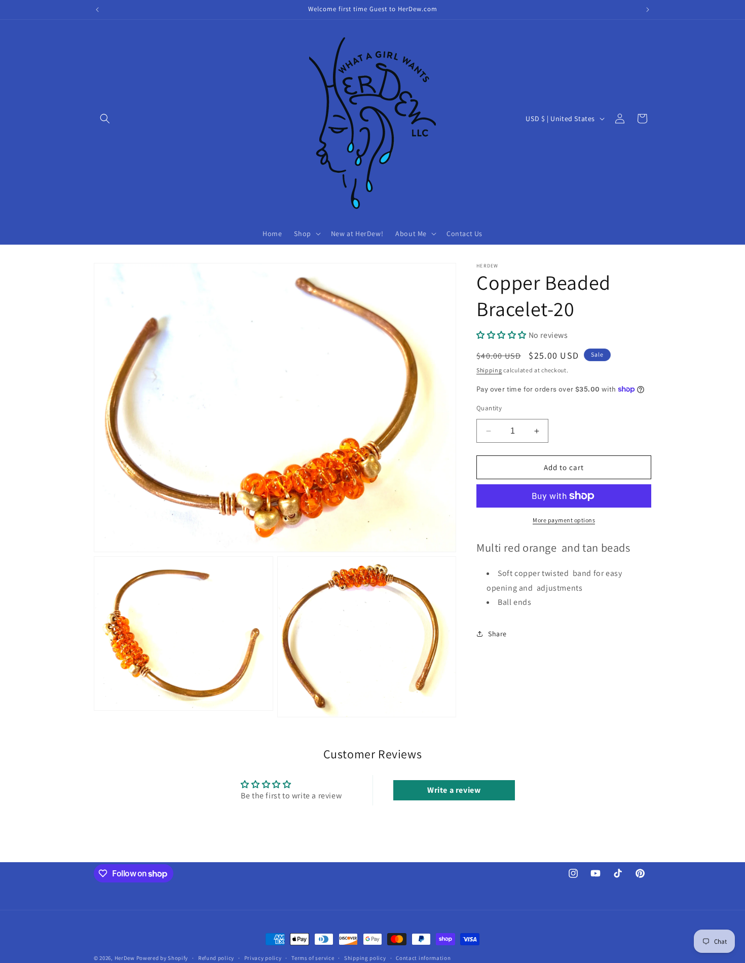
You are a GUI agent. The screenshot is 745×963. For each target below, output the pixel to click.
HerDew (125, 957)
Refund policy (216, 957)
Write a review (453, 790)
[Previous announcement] (97, 9)
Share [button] (497, 633)
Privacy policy (263, 957)
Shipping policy (365, 957)
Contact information (423, 957)
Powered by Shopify (162, 957)
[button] (105, 118)
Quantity (489, 408)
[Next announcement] (648, 9)
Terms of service (312, 957)
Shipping (489, 370)
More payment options (564, 520)
